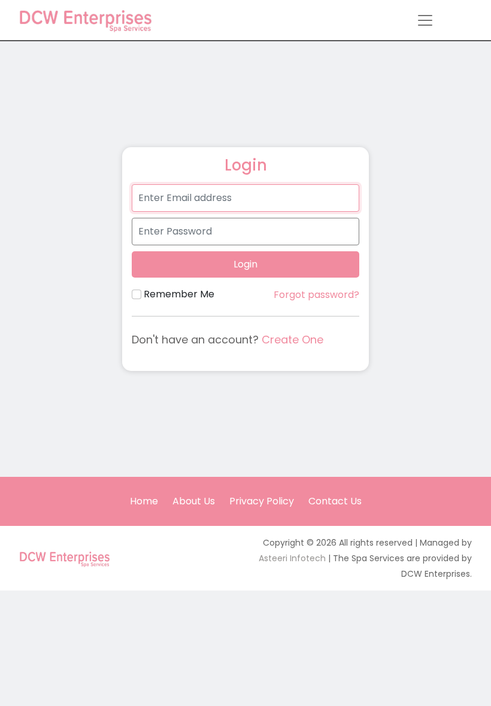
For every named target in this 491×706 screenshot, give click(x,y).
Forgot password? (316, 295)
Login (245, 264)
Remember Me (179, 294)
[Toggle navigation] (425, 20)
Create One (292, 339)
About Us (193, 501)
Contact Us (335, 501)
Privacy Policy (261, 501)
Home (144, 501)
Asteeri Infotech (292, 558)
